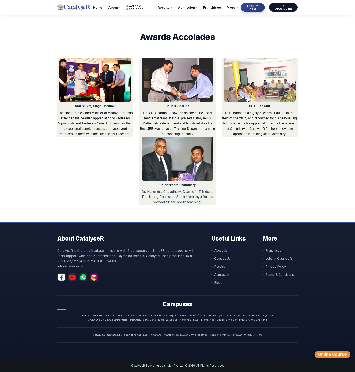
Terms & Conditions (280, 275)
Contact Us (222, 258)
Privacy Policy (276, 267)
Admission (186, 7)
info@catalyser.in (70, 266)
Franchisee (212, 7)
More (231, 7)
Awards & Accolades (135, 7)
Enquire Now (252, 7)
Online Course (332, 354)
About (113, 7)
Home (98, 7)
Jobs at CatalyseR (279, 258)
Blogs (218, 283)
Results (164, 7)
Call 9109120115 (283, 7)
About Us (221, 250)
